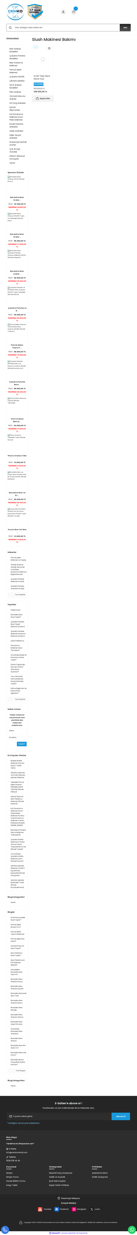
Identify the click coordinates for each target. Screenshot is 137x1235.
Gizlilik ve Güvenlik (57, 1177)
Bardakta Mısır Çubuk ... (17, 272)
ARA (125, 27)
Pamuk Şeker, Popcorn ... (17, 346)
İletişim (9, 1173)
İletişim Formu (12, 1177)
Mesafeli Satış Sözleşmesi (60, 1173)
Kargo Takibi (11, 1185)
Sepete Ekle (45, 98)
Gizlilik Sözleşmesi (100, 1177)
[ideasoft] (54, 1233)
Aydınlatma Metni (100, 1173)
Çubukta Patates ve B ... (17, 309)
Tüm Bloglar (20, 1071)
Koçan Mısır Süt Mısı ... (17, 530)
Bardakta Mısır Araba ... (17, 198)
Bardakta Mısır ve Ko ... (17, 494)
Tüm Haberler (20, 595)
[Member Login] (63, 12)
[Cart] (74, 12)
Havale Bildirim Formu (15, 1181)
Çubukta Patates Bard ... (17, 383)
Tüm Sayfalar (20, 699)
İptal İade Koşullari (57, 1181)
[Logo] (24, 12)
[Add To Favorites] (49, 48)
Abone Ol (120, 1116)
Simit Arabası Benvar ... (17, 420)
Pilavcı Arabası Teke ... (17, 457)
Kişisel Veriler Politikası (59, 1185)
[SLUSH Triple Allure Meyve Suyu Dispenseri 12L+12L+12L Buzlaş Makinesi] (43, 59)
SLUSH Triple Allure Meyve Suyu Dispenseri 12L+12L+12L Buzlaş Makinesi (42, 77)
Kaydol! (21, 744)
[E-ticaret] (68, 1233)
